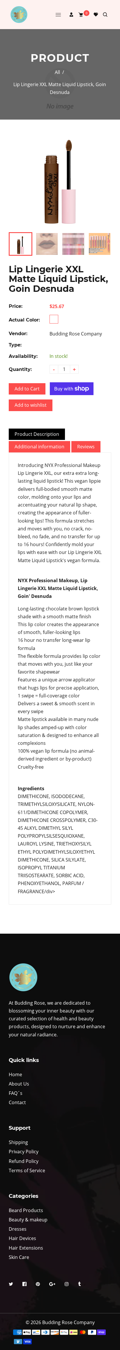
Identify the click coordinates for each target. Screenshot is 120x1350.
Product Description (37, 434)
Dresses (18, 1229)
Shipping (18, 1142)
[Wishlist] (95, 14)
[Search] (105, 14)
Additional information (39, 446)
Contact (17, 1102)
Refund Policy (23, 1161)
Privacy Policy (23, 1151)
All (57, 72)
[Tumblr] (80, 1285)
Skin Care (19, 1257)
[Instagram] (67, 1285)
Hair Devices (22, 1238)
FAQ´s (15, 1093)
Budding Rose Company (76, 334)
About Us (19, 1084)
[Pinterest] (38, 1285)
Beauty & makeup (28, 1219)
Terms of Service (27, 1170)
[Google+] (53, 1285)
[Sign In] (71, 14)
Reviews (86, 446)
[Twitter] (11, 1285)
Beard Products (26, 1210)
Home (15, 1074)
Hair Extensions (26, 1248)
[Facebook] (25, 1285)
